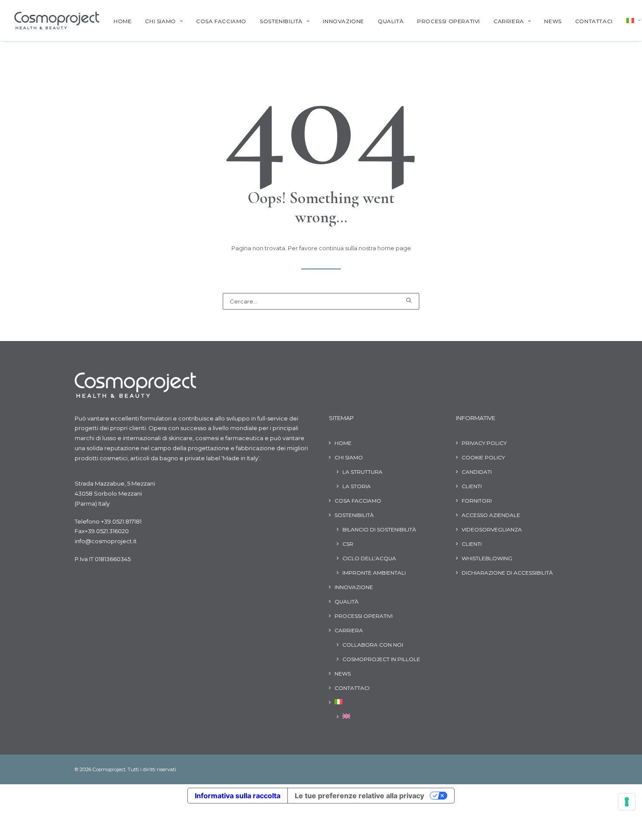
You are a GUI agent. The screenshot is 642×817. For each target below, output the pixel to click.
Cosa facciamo (221, 21)
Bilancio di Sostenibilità (379, 529)
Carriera (349, 630)
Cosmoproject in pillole (381, 659)
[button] (408, 300)
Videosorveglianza (492, 529)
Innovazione (343, 21)
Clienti (472, 486)
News (552, 21)
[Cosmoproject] (56, 20)
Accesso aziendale (491, 515)
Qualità (391, 21)
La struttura (362, 472)
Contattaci (594, 21)
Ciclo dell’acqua (369, 558)
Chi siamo (349, 457)
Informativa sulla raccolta (237, 795)
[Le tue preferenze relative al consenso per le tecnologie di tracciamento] (626, 801)
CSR (347, 544)
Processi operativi (448, 21)
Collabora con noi (372, 644)
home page (394, 248)
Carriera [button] (509, 21)
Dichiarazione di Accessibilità (507, 572)
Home (122, 21)
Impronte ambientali (374, 572)
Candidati (477, 472)
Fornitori (477, 500)
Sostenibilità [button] (281, 21)
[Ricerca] (321, 301)
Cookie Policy (483, 457)
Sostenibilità (354, 515)
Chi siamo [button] (160, 21)
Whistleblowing (487, 558)
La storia (356, 486)
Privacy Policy (484, 443)
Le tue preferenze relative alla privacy (359, 795)
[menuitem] (122, 21)
